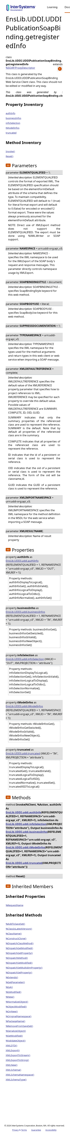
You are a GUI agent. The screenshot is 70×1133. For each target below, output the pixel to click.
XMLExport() (13, 1050)
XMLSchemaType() (16, 1079)
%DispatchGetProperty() (19, 953)
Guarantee (36, 1130)
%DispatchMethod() (17, 957)
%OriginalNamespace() (18, 1016)
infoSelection (13, 123)
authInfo (10, 113)
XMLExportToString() (17, 1060)
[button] (8, 165)
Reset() (9, 156)
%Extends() (12, 977)
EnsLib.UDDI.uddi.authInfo (22, 561)
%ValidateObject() (16, 1040)
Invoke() (10, 151)
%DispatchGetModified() (19, 948)
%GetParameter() (15, 982)
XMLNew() (11, 1065)
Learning (52, 7)
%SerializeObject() (16, 1030)
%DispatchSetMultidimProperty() (24, 967)
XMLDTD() (11, 1045)
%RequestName (14, 905)
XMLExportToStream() (18, 1055)
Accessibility (50, 1130)
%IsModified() (13, 992)
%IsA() (9, 987)
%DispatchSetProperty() (19, 972)
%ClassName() (14, 933)
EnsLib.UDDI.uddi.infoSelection (25, 659)
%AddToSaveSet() (15, 923)
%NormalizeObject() (17, 1001)
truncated (11, 132)
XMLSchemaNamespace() (20, 1074)
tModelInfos (12, 127)
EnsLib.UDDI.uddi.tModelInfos (24, 706)
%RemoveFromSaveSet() (19, 1026)
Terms (24, 1130)
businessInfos (13, 118)
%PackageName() (15, 1021)
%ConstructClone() (16, 938)
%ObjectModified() (16, 1006)
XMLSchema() (13, 1069)
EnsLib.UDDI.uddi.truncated (23, 753)
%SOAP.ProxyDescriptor (20, 68)
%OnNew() (12, 1011)
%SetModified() (14, 1035)
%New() (10, 996)
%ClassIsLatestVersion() (19, 928)
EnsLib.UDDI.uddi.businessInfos (25, 612)
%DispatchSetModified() (19, 962)
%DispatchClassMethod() (20, 943)
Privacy (15, 1130)
